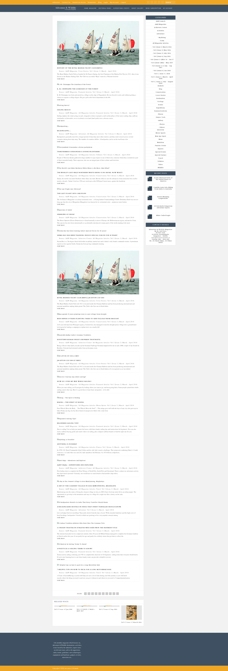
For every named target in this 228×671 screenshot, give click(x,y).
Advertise (56, 2)
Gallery (140, 8)
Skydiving (162, 37)
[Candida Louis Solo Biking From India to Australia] (150, 188)
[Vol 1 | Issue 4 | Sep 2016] (109, 606)
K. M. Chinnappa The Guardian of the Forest (77, 89)
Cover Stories (83, 71)
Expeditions (118, 8)
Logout (123, 2)
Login (106, 2)
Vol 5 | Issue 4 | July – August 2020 (162, 82)
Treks (162, 40)
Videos (162, 127)
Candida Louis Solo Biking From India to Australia (163, 188)
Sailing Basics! (64, 110)
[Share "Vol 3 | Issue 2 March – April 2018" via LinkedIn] (103, 593)
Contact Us (66, 2)
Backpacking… (64, 131)
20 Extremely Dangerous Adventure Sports (163, 206)
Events (126, 8)
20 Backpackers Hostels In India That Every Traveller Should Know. (89, 507)
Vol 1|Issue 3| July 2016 (162, 53)
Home (86, 8)
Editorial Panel (105, 8)
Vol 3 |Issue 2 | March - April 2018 (103, 71)
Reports (160, 149)
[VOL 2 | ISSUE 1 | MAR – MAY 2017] (87, 606)
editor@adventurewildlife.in (160, 237)
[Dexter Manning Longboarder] (150, 198)
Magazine (92, 8)
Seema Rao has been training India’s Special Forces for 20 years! (87, 235)
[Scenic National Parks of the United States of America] (150, 179)
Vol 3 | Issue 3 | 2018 (162, 74)
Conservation (101, 176)
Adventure (82, 134)
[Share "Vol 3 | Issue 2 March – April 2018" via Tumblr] (96, 593)
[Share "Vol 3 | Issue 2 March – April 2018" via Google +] (92, 593)
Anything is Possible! (67, 444)
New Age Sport (160, 136)
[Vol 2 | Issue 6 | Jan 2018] (64, 606)
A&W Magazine (160, 24)
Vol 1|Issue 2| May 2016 (162, 50)
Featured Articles (85, 92)
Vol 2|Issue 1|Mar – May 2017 (162, 63)
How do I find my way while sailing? (74, 381)
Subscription (156, 8)
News (148, 8)
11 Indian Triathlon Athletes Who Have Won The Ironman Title (87, 528)
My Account (114, 2)
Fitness (99, 447)
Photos (162, 124)
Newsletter (92, 2)
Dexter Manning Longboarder (163, 197)
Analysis (161, 86)
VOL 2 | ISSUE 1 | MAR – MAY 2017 (86, 610)
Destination (160, 98)
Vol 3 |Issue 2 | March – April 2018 (162, 77)
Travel (98, 489)
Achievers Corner (85, 238)
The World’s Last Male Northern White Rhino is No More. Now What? (90, 172)
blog (160, 89)
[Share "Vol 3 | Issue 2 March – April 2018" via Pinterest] (99, 593)
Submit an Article (79, 2)
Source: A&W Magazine (68, 71)
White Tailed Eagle (163, 215)
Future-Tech (160, 117)
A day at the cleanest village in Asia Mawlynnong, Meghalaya (86, 486)
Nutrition (160, 142)
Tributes (99, 155)
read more (61, 79)
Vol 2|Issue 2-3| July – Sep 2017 (162, 66)
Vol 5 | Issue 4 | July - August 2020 (164, 191)
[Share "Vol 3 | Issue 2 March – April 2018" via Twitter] (89, 593)
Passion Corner (160, 145)
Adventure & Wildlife (71, 668)
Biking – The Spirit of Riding (70, 402)
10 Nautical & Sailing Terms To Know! (74, 548)
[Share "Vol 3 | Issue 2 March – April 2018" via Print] (117, 593)
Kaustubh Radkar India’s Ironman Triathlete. (79, 339)
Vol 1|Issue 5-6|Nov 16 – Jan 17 (162, 59)
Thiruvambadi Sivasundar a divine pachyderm (78, 152)
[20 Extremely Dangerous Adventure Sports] (150, 207)
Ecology (161, 101)
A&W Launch (160, 21)
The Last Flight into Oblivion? (71, 193)
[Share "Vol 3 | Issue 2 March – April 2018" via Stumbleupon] (110, 593)
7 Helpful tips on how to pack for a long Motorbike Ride (84, 569)
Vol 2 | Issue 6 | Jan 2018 (63, 609)
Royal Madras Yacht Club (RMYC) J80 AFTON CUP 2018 (80, 298)
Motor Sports (101, 405)
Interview (160, 130)
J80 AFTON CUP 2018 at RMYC (69, 360)
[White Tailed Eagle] (150, 216)
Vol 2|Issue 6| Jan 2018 (162, 70)
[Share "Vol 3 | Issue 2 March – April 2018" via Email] (114, 593)
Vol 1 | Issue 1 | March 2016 (131, 622)
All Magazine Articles (87, 113)
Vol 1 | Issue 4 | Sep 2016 (108, 609)
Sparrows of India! (66, 214)
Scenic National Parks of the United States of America (163, 179)
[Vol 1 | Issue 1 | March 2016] (131, 612)
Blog (100, 2)
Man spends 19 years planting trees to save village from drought (88, 319)
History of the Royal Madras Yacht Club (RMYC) (79, 68)
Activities (160, 30)
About (134, 8)
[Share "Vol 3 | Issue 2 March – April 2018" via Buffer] (107, 593)
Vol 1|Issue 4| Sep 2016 (162, 56)
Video (161, 164)
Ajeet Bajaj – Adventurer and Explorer (75, 465)
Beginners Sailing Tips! (68, 423)
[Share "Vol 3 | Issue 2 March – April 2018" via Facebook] (85, 593)
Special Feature (160, 155)
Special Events (160, 152)
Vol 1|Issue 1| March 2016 (162, 47)
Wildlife (161, 167)
